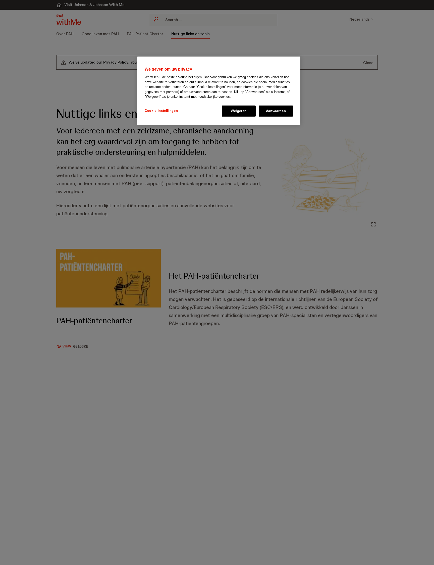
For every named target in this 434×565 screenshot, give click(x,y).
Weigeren (239, 111)
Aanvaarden (276, 111)
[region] (218, 91)
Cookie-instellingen (161, 111)
